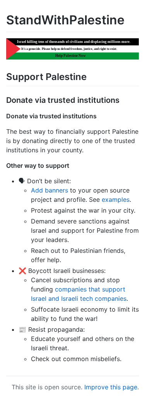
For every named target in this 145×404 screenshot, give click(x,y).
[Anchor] (91, 76)
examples (116, 199)
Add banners (49, 190)
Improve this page (110, 387)
